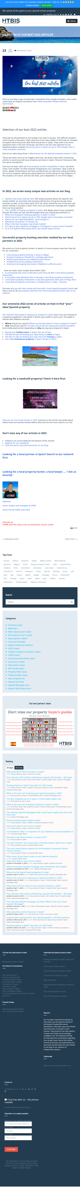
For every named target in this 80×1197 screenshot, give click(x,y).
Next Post (71, 539)
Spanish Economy (16, 681)
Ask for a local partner (11, 977)
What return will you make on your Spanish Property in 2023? (34, 886)
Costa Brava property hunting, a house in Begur (28, 255)
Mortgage (45, 575)
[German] (12, 108)
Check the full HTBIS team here (16, 509)
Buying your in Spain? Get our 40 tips (28, 332)
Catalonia (7, 568)
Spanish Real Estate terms (19, 688)
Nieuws (55, 101)
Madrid (27, 575)
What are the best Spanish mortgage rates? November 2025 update (36, 866)
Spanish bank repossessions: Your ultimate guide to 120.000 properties (38, 917)
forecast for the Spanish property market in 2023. (55, 153)
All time (19, 767)
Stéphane (6, 501)
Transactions (8, 582)
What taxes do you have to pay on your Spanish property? (32, 856)
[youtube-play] (66, 13)
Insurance (6, 996)
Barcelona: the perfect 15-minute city (21, 221)
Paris (5, 578)
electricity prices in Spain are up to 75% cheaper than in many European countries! (38, 148)
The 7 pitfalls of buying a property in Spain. (24, 210)
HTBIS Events (14, 655)
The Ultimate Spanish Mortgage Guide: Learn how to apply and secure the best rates (39, 813)
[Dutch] (14, 110)
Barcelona (7, 564)
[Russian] (12, 110)
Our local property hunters (13, 1011)
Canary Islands (65, 564)
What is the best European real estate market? (25, 224)
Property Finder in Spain (12, 979)
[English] (6, 108)
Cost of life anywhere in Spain (55, 996)
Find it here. (14, 1165)
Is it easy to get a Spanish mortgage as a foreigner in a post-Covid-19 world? (39, 226)
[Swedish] (6, 110)
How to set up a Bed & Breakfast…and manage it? (27, 219)
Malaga (36, 575)
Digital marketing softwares (20, 645)
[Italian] (17, 108)
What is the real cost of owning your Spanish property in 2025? (34, 793)
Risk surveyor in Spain (11, 989)
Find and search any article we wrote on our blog (26, 445)
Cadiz (55, 564)
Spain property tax (16, 678)
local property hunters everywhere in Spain (46, 166)
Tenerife (62, 578)
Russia (22, 578)
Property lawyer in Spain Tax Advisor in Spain (12, 983)
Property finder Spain (17, 671)
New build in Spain (16, 665)
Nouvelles (47, 101)
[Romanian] (14, 108)
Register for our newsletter (17, 443)
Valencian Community (38, 582)
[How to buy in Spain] (11, 21)
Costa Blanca (25, 568)
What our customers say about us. (57, 1065)
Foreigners (29, 571)
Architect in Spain (9, 986)
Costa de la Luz (62, 568)
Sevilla (37, 578)
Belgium (17, 564)
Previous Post (10, 539)
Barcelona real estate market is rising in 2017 (27, 837)
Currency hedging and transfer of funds (18, 993)
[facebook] (58, 13)
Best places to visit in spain (20, 635)
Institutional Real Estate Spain (21, 658)
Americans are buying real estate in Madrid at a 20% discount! (34, 264)
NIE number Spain (16, 668)
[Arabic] (3, 110)
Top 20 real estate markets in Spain (57, 971)
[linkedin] (63, 13)
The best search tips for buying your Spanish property (51, 325)
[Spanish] (3, 108)
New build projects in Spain (13, 962)
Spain (45, 578)
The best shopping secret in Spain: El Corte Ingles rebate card (34, 799)
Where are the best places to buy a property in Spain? (53, 323)
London (19, 575)
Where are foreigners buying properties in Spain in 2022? (30, 215)
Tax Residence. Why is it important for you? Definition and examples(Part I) (40, 831)
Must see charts (50, 980)
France (38, 571)
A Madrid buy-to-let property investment (24, 261)
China (16, 568)
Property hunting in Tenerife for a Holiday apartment (30, 257)
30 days (10, 767)
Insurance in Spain (16, 661)
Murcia (54, 575)
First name (9, 1127)
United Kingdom (21, 582)
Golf (72, 571)
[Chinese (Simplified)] (9, 110)
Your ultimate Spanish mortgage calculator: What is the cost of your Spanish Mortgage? (37, 902)
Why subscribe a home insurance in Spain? (25, 771)
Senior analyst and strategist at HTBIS (19, 505)
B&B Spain (13, 628)
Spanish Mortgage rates (18, 685)
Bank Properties (60, 561)
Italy (11, 575)
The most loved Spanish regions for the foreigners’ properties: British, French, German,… (37, 849)
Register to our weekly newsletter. (18, 1120)
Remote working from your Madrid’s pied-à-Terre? (28, 259)
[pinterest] (68, 13)
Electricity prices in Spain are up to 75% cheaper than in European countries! (39, 217)
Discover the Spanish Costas (55, 991)
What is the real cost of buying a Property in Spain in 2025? (33, 804)
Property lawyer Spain (18, 675)
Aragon (34, 561)
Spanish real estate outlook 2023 (19, 198)
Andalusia (24, 561)
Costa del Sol (8, 571)
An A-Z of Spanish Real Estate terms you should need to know (32, 228)
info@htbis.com (51, 14)
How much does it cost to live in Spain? (24, 826)
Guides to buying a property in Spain (24, 651)
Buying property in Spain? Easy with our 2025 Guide (29, 785)
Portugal (13, 578)
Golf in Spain (13, 648)
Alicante (6, 561)
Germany (56, 571)
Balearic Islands (45, 561)
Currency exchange (16, 641)
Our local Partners (9, 975)
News (40, 101)
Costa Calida (49, 568)
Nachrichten (7, 103)
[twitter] (60, 13)
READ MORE (47, 5)
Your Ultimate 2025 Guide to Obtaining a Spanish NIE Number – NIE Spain (39, 777)
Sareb (30, 578)
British (25, 564)
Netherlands (65, 575)
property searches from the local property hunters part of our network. (39, 291)
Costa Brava (37, 568)
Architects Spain (15, 625)
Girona (65, 571)
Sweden (53, 578)
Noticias (63, 101)
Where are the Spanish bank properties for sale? (28, 872)
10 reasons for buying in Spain (56, 975)
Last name (9, 1134)
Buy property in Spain (24, 51)
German (47, 571)
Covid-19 (19, 571)
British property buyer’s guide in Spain (24, 820)
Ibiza (5, 575)
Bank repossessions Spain (19, 631)
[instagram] (71, 13)
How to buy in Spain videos (54, 966)
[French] (9, 108)
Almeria (15, 561)
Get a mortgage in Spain (12, 991)
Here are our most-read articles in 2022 (19, 420)
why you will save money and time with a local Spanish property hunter (42, 288)
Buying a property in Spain (40, 564)
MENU (73, 21)
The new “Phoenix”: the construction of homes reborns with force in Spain (39, 843)
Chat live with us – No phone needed (21, 1101)
